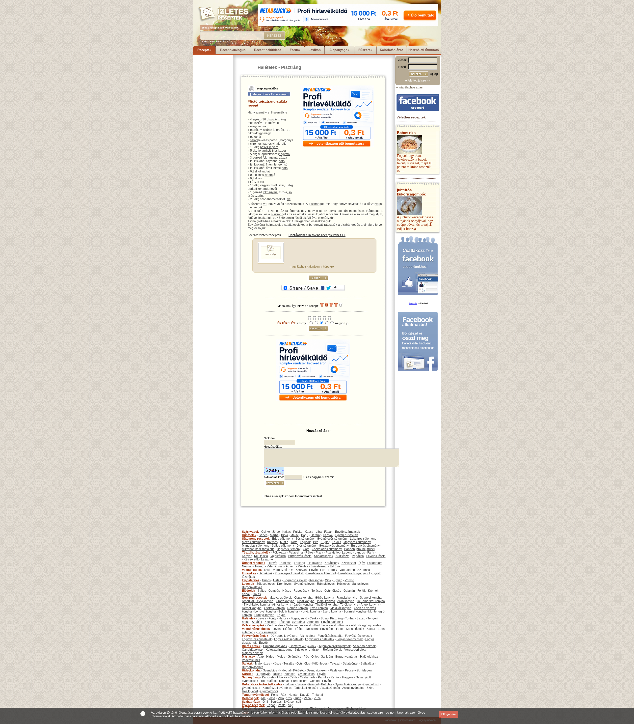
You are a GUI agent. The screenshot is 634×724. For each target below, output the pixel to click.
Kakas (286, 531)
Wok (328, 580)
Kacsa (309, 531)
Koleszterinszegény (279, 649)
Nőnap (259, 566)
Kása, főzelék (355, 629)
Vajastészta (278, 556)
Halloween (315, 563)
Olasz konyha (303, 597)
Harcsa (283, 618)
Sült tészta (342, 556)
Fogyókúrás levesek (358, 636)
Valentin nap (275, 566)
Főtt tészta (279, 552)
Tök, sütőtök (269, 681)
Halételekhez (369, 656)
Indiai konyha (326, 601)
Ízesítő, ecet (250, 691)
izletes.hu (413, 303)
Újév (362, 563)
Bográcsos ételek (295, 580)
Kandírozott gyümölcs (277, 688)
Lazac (361, 618)
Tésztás (289, 663)
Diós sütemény (306, 545)
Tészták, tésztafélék (256, 552)
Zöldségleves (266, 583)
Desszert (312, 629)
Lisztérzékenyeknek (303, 646)
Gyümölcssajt (251, 688)
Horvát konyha (310, 611)
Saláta (371, 629)
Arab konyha (345, 601)
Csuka (314, 618)
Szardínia (298, 622)
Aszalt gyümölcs (353, 688)
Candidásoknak (252, 649)
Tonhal (349, 618)
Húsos (266, 580)
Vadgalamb (347, 570)
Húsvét (272, 563)
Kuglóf (325, 542)
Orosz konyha (285, 601)
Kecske (328, 535)
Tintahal (317, 694)
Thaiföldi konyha (326, 604)
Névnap (247, 566)
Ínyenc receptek (253, 705)
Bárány (315, 535)
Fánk (370, 552)
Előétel (287, 629)
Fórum (295, 50)
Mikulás (303, 566)
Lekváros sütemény (363, 538)
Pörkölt (349, 580)
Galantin (349, 590)
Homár (293, 694)
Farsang (299, 563)
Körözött (298, 670)
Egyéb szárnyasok (347, 531)
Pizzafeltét (333, 552)
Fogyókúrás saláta (330, 636)
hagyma (284, 154)
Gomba (315, 681)
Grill (265, 701)
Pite (315, 542)
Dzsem (301, 684)
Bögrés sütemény (288, 549)
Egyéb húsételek (346, 535)
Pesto (282, 705)
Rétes (309, 552)
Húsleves (343, 583)
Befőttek (326, 684)
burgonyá (315, 224)
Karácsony (332, 563)
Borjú (304, 535)
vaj (262, 182)
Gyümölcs (294, 656)
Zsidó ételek (275, 625)
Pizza (319, 552)
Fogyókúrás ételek (255, 636)
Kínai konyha (306, 601)
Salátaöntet (350, 663)
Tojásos (317, 590)
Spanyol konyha (371, 597)
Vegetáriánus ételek (256, 629)
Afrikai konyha (281, 604)
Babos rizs (406, 133)
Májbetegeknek (252, 653)
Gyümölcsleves (304, 583)
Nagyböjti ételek (370, 625)
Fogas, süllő (299, 618)
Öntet (314, 656)
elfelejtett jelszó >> (417, 80)
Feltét (339, 629)
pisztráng (279, 119)
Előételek (248, 590)
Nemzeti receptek (254, 597)
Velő (281, 698)
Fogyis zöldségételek (288, 639)
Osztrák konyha (274, 608)
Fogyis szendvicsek (350, 639)
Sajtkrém (327, 656)
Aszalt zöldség (330, 688)
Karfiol (335, 677)
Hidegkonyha (251, 670)
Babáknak (265, 573)
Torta (294, 542)
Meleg (281, 656)
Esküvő (335, 566)
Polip (274, 694)
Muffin (284, 542)
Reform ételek (332, 649)
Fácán (328, 531)
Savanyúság (251, 677)
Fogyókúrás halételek (319, 639)
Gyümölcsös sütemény (332, 538)
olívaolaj (264, 171)
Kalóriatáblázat (391, 50)
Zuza (317, 698)
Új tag (434, 74)
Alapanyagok (339, 50)
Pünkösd (285, 563)
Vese (272, 698)
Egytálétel (327, 629)
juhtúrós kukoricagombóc (411, 192)
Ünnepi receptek (253, 563)
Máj (263, 698)
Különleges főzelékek (289, 573)
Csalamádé (308, 677)
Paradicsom (299, 681)
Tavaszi (335, 663)
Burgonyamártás (346, 656)
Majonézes (262, 663)
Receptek (204, 50)
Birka (284, 535)
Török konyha (349, 604)
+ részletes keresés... (215, 41)
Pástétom (336, 670)
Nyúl (267, 570)
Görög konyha (324, 597)
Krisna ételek (348, 625)
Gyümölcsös (332, 590)
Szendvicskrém (317, 670)
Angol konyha (370, 604)
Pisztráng (291, 67)
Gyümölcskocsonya (348, 684)
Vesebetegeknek (364, 646)
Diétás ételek (251, 646)
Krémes (272, 542)
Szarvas (301, 570)
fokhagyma (270, 157)
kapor (282, 150)
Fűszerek (365, 50)
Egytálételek (251, 580)
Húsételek (249, 535)
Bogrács (276, 701)
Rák (283, 694)
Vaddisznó (280, 570)
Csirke (265, 531)
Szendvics (270, 670)
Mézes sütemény (253, 542)
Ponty (272, 618)
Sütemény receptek (256, 538)
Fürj (322, 570)
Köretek (247, 674)
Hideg (270, 656)
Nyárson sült (292, 701)
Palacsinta (296, 552)
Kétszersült (251, 559)
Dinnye (284, 681)
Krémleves (284, 583)
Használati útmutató (423, 50)
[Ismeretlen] (271, 261)
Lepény (347, 552)
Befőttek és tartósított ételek (262, 684)
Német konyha (252, 608)
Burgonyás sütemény (365, 545)
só (286, 164)
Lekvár (289, 684)
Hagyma (347, 677)
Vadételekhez (251, 660)
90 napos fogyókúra (284, 636)
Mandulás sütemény (255, 545)
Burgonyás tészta (300, 556)
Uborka (282, 677)
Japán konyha (303, 604)
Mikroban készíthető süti (258, 549)
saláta (254, 140)
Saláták (257, 622)
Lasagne (267, 559)
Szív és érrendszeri (307, 649)
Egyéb (313, 570)
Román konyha (297, 608)
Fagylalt (305, 542)
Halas (277, 580)
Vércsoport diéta (355, 649)
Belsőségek (250, 698)
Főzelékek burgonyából (354, 573)
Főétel (299, 629)
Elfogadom (448, 714)
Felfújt (361, 590)
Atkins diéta (307, 636)
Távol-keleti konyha (257, 604)
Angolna (313, 622)
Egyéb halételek (332, 622)
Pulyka (297, 531)
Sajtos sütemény (283, 545)
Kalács (336, 542)
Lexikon (315, 50)
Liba (319, 531)
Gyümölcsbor (269, 691)
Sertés (263, 535)
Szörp (370, 688)
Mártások (248, 656)
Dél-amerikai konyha (371, 601)
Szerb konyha (331, 611)
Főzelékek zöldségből (321, 573)
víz (260, 178)
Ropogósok (301, 590)
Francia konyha (347, 597)
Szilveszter (349, 563)
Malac (295, 535)
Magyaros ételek (280, 597)
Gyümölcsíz (371, 684)
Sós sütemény (305, 538)
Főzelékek (249, 573)
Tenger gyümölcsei (255, 694)
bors (282, 161)
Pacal (308, 698)
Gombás (274, 590)
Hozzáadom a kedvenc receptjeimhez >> (317, 235)
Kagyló (305, 694)
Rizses (277, 674)
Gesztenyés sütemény (334, 545)
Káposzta (268, 677)
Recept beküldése (267, 50)
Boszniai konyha (354, 611)
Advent (290, 566)
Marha (274, 535)
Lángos (360, 552)
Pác (306, 656)
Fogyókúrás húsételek (257, 639)
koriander (264, 189)
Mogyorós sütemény (357, 542)
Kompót (313, 684)
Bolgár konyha (288, 611)
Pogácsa (358, 556)
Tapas (271, 705)
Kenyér (247, 556)
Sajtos (262, 590)
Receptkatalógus (232, 50)
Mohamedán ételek (299, 625)
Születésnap (319, 566)
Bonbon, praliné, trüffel (359, 549)
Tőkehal (284, 622)
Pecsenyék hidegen (358, 670)
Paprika (323, 677)
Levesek (248, 583)
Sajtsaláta (367, 663)
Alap (261, 656)
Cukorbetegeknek (275, 646)
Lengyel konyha (265, 611)
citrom (254, 143)
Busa (324, 618)
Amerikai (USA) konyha (257, 601)
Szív (289, 698)
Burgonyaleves (252, 587)
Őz (291, 570)
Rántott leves (326, 583)
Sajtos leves (360, 583)
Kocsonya (316, 580)
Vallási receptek (253, 625)
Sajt (290, 705)
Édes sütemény (282, 538)
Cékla (293, 677)
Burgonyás (263, 674)
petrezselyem (269, 147)
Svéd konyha (319, 608)
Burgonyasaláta (252, 667)
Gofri (306, 549)
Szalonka (363, 570)
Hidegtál (285, 670)
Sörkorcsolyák (323, 556)
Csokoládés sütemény (327, 549)
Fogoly (332, 570)
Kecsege (270, 622)
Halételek (267, 67)
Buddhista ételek (325, 625)
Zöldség (290, 674)
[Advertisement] (213, 129)
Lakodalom (374, 563)
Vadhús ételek (252, 570)
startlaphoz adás (410, 87)
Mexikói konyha (340, 608)
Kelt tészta (261, 556)
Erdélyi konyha (264, 615)
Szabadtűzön (251, 701)
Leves (262, 618)
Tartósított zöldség (306, 688)
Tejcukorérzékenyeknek (335, 646)
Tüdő (297, 698)
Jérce (276, 531)
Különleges (320, 663)
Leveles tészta (376, 556)
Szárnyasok (250, 531)
